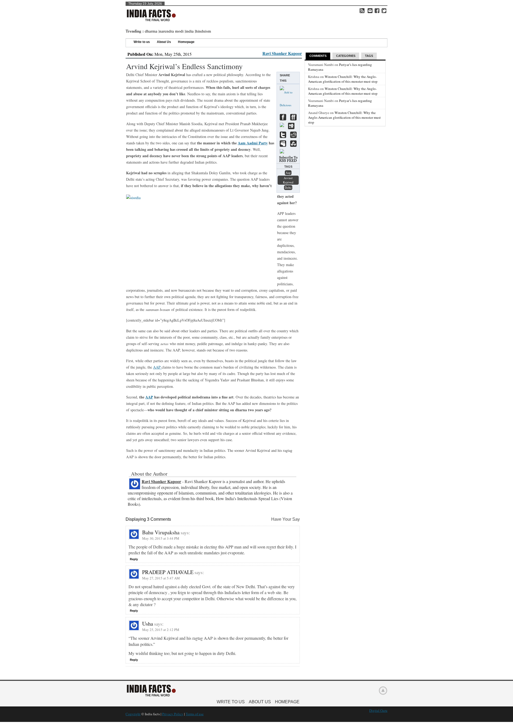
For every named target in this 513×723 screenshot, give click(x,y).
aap (288, 173)
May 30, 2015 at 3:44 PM (160, 538)
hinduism (203, 31)
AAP (157, 367)
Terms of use (195, 714)
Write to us (142, 42)
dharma (151, 31)
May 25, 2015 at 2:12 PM (160, 629)
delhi (288, 187)
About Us (164, 42)
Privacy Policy (172, 714)
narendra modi (171, 31)
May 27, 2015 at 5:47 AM (161, 578)
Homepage (186, 42)
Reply (134, 559)
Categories (345, 55)
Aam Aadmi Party (253, 143)
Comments (318, 55)
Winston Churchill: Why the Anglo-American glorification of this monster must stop (343, 79)
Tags (369, 55)
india (189, 31)
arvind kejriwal (288, 180)
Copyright (133, 714)
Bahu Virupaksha (161, 532)
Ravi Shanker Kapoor (282, 53)
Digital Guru (378, 710)
